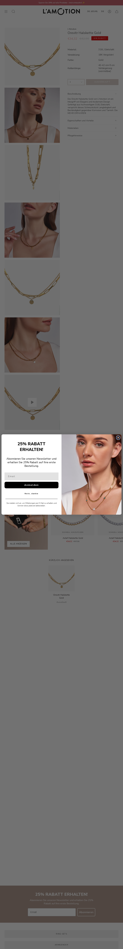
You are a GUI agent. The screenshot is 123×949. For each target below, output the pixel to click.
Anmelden (31, 485)
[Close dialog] (118, 437)
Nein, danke (31, 493)
